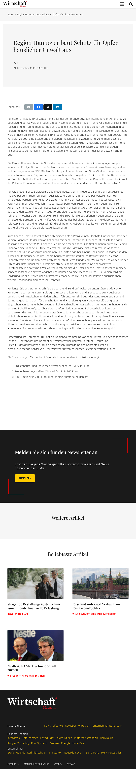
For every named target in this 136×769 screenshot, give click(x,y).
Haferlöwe (78, 743)
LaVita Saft (47, 738)
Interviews (13, 738)
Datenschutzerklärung (36, 764)
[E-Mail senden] (28, 107)
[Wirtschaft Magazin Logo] (15, 4)
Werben (58, 764)
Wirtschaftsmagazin (86, 738)
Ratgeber (70, 726)
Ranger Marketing (18, 743)
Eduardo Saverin (74, 753)
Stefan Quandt (16, 753)
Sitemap (71, 764)
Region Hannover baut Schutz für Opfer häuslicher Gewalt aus (50, 14)
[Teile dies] (38, 107)
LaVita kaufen (64, 738)
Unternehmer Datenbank (107, 726)
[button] (131, 4)
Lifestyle (58, 726)
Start (10, 14)
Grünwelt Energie (60, 743)
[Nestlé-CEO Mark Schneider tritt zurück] (35, 656)
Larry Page (92, 753)
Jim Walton (55, 753)
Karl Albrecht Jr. (36, 753)
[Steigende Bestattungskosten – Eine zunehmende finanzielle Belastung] (35, 594)
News (47, 726)
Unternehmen (30, 738)
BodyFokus (106, 738)
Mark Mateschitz (111, 753)
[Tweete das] (47, 107)
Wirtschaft (84, 726)
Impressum (13, 764)
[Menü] (122, 4)
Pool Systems (39, 743)
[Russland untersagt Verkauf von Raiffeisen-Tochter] (100, 594)
